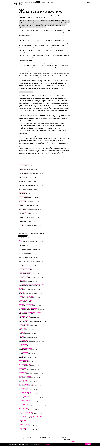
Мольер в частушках (23, 408)
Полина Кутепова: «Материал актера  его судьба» (30, 312)
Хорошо (88, 444)
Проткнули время (23, 264)
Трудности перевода (23, 240)
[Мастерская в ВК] (64, 439)
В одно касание (22, 280)
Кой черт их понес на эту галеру (26, 384)
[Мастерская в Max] (65, 439)
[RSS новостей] (68, 439)
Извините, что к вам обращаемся (26, 412)
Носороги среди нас (23, 340)
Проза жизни (22, 204)
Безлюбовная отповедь (24, 164)
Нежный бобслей (22, 428)
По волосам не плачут (24, 188)
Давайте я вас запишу (23, 276)
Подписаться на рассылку (71, 439)
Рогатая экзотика (22, 368)
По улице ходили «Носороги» (25, 332)
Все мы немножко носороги (25, 376)
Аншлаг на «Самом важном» (25, 272)
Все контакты (21, 439)
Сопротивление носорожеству (25, 348)
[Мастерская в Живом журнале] (67, 439)
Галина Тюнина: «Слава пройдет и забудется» (29, 308)
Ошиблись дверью (23, 420)
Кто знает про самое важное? (25, 260)
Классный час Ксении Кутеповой (26, 244)
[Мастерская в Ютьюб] (69, 439)
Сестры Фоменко (22, 328)
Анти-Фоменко (22, 356)
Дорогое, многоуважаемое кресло (26, 224)
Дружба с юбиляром (23, 404)
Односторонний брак (23, 216)
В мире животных (23, 344)
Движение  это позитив (24, 324)
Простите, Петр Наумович (25, 396)
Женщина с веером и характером (26, 296)
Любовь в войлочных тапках (25, 268)
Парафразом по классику (24, 400)
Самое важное (22, 176)
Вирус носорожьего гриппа (25, 364)
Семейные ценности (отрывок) (26, 300)
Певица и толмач (22, 200)
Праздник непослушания (24, 316)
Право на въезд (22, 228)
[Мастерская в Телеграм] (62, 439)
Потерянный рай (22, 252)
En (89, 2)
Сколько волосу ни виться (24, 256)
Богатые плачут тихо (23, 196)
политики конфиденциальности (45, 444)
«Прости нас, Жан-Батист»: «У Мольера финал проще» (31, 416)
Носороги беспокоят (23, 352)
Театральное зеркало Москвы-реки (26, 304)
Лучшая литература (23, 232)
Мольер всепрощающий (24, 360)
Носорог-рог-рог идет (23, 380)
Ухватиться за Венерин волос (25, 248)
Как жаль (21, 288)
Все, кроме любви (22, 168)
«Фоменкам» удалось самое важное (26, 212)
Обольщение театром (23, 320)
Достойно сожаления (23, 172)
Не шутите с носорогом (24, 336)
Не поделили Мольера (24, 388)
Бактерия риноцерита (23, 372)
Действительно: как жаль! (24, 208)
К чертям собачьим (23, 220)
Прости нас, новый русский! (25, 392)
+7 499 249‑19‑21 (47, 437)
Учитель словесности (23, 180)
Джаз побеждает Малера (24, 424)
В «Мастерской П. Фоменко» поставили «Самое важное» (31, 284)
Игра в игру (21, 184)
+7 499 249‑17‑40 (42, 437)
